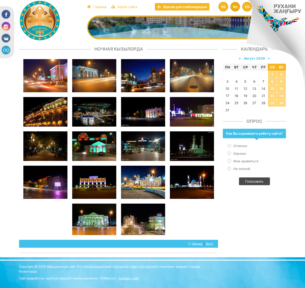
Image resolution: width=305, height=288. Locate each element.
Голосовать (254, 181)
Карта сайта (127, 7)
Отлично (240, 146)
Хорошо (239, 153)
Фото (209, 244)
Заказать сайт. (129, 278)
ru (235, 7)
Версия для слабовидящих (185, 7)
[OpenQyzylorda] (6, 50)
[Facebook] (6, 14)
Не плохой (241, 169)
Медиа (197, 244)
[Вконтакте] (6, 38)
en (247, 7)
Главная (100, 7)
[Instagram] (6, 26)
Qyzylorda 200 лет (50, 20)
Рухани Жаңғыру (282, 22)
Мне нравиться (245, 161)
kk (223, 7)
